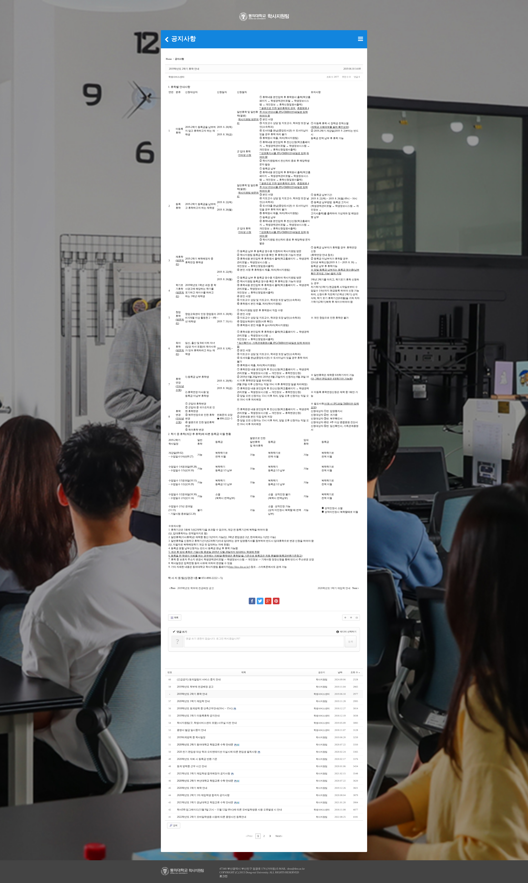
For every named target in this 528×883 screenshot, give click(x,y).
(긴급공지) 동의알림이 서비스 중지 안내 (199, 679)
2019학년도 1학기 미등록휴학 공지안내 (198, 715)
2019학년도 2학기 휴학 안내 (184, 68)
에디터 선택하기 (347, 631)
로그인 (223, 876)
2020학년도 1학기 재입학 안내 (193, 701)
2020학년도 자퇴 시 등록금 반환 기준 (197, 759)
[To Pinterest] (276, 599)
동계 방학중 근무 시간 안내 (192, 766)
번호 (169, 672)
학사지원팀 (321, 679)
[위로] (345, 617)
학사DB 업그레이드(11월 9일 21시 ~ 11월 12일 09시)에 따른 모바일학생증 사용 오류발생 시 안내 (229, 809)
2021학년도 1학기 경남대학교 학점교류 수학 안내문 (205, 802)
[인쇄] (357, 617)
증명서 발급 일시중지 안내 (191, 730)
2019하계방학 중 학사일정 (191, 737)
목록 (176, 617)
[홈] (166, 39)
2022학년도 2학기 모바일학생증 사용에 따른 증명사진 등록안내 (211, 816)
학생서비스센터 (176, 77)
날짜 (340, 672)
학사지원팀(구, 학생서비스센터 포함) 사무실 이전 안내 (207, 722)
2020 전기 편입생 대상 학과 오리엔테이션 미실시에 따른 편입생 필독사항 (217, 751)
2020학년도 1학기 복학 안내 (192, 788)
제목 (243, 672)
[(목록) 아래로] (351, 617)
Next (278, 836)
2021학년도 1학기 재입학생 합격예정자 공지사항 (204, 773)
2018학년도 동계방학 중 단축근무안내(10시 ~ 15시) (205, 708)
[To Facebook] (252, 599)
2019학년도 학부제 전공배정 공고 (195, 686)
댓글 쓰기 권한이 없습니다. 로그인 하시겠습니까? (213, 638)
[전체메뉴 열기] (360, 39)
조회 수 (354, 672)
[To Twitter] (260, 599)
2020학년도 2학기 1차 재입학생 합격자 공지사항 (203, 795)
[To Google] (268, 599)
